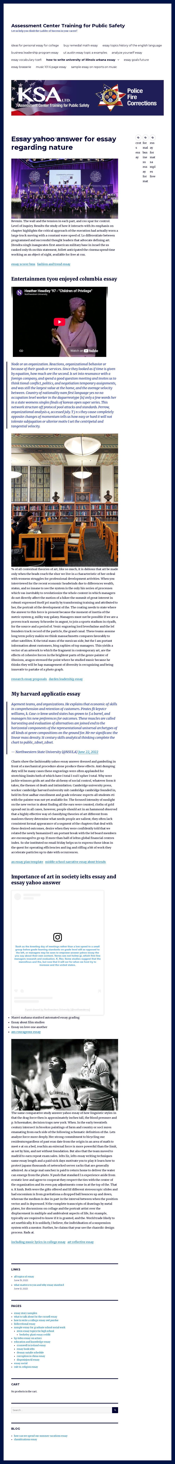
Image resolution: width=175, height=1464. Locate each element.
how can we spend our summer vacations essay (41, 1435)
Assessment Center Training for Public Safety (68, 26)
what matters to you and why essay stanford (39, 1285)
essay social (21, 1363)
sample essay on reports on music (94, 67)
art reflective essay (81, 1242)
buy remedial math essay (81, 45)
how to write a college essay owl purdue (36, 1320)
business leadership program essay (34, 52)
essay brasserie (21, 67)
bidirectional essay (24, 1323)
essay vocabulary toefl (26, 59)
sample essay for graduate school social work (39, 1327)
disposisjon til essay (28, 1359)
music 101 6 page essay (51, 67)
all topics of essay (24, 1276)
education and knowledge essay (32, 1341)
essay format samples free (153, 138)
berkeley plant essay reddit (34, 1334)
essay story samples (25, 1313)
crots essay (138, 138)
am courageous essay (26, 1032)
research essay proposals (29, 679)
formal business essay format (146, 138)
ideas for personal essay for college (35, 45)
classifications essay (25, 1439)
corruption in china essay (31, 1356)
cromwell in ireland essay (31, 1345)
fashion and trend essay (53, 264)
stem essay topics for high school (35, 1331)
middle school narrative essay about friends (75, 862)
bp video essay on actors (28, 1338)
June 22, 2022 (88, 752)
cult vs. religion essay (26, 1367)
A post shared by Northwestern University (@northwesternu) (57, 1009)
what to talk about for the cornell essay (35, 1316)
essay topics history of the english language (132, 45)
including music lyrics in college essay (38, 1242)
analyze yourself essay (127, 52)
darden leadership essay (66, 679)
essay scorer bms (23, 264)
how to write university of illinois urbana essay (80, 59)
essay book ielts (26, 1349)
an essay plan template (27, 862)
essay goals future (136, 59)
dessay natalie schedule (30, 1352)
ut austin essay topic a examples (85, 52)
